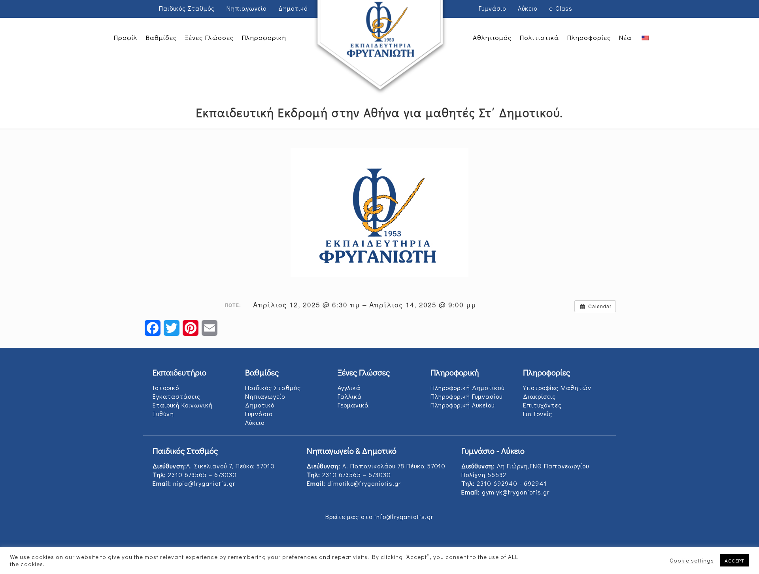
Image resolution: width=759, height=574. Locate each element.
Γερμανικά (353, 405)
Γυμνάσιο (492, 8)
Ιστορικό (166, 387)
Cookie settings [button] (692, 560)
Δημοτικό (293, 8)
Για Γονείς (537, 413)
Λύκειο (527, 8)
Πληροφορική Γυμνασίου (466, 396)
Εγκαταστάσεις (176, 396)
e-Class (560, 8)
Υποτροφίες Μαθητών (557, 387)
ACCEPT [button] (734, 560)
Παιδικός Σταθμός (187, 8)
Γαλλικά (350, 396)
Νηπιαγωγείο (246, 8)
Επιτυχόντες (542, 405)
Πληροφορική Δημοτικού (467, 387)
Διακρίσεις (539, 396)
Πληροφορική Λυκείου (462, 405)
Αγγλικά (349, 387)
